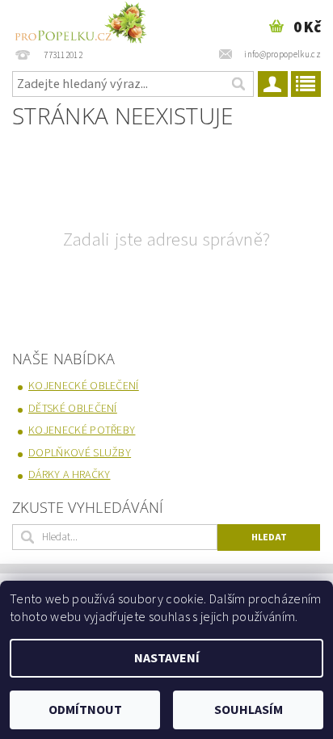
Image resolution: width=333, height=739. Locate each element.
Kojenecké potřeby (81, 430)
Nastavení (167, 658)
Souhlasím (248, 710)
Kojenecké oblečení (83, 386)
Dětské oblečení (72, 409)
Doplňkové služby (79, 453)
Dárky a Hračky (69, 475)
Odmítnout (85, 710)
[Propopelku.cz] (79, 21)
